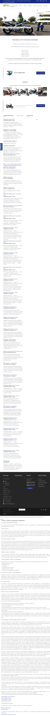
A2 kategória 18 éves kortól (25, 91)
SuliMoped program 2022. (9, 145)
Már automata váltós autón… (10, 155)
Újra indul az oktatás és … (9, 206)
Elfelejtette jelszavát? (44, 29)
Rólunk (20, 5)
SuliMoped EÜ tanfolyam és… (10, 318)
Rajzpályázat (6, 462)
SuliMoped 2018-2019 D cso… (10, 419)
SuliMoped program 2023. (9, 120)
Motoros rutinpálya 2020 (8, 188)
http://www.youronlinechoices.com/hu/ (8, 714)
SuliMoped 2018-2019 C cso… (10, 440)
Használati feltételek (43, 482)
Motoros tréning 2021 (38, 5)
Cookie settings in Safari (6, 700)
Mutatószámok (42, 486)
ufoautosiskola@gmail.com (10, 503)
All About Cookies (4, 709)
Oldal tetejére (22, 509)
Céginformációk (42, 480)
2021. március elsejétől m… (9, 168)
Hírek (40, 479)
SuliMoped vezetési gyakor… (10, 340)
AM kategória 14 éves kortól (7, 91)
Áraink (25, 5)
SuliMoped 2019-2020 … (9, 228)
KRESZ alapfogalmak (8, 178)
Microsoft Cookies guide (5, 707)
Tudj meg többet (40, 72)
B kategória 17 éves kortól (42, 91)
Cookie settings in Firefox (6, 698)
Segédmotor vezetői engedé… (10, 130)
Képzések (30, 5)
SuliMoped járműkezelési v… (10, 308)
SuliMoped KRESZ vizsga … (9, 196)
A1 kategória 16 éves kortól (16, 91)
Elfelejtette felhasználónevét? (44, 31)
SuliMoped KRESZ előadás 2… (10, 141)
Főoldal (16, 5)
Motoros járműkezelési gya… (10, 352)
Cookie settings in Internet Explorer (8, 696)
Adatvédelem (41, 484)
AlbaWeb (5, 513)
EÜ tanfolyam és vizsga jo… (9, 364)
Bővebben (7, 96)
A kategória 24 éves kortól (34, 91)
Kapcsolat (46, 5)
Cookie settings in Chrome (6, 699)
